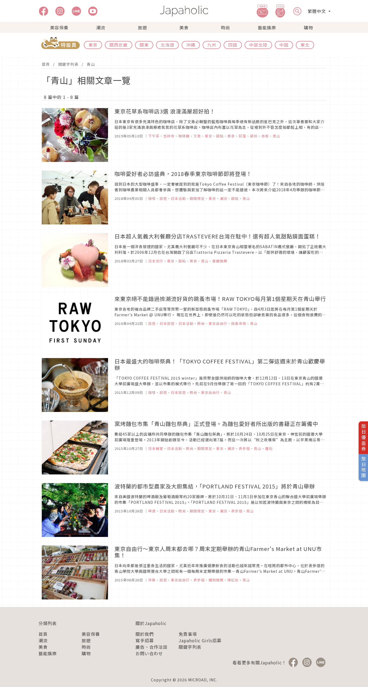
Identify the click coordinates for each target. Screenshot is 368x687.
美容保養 (59, 27)
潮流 (100, 27)
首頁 (46, 64)
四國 (232, 44)
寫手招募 (145, 640)
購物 (308, 27)
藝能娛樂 (267, 27)
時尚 (225, 27)
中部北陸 (258, 44)
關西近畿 (118, 44)
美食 (184, 27)
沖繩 (190, 44)
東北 (305, 44)
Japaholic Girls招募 (200, 640)
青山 (91, 64)
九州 (211, 44)
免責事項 (188, 634)
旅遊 (142, 27)
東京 (93, 44)
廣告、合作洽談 (152, 647)
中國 (284, 44)
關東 (144, 44)
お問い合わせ (149, 653)
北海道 (167, 44)
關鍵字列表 (68, 64)
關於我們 (145, 634)
